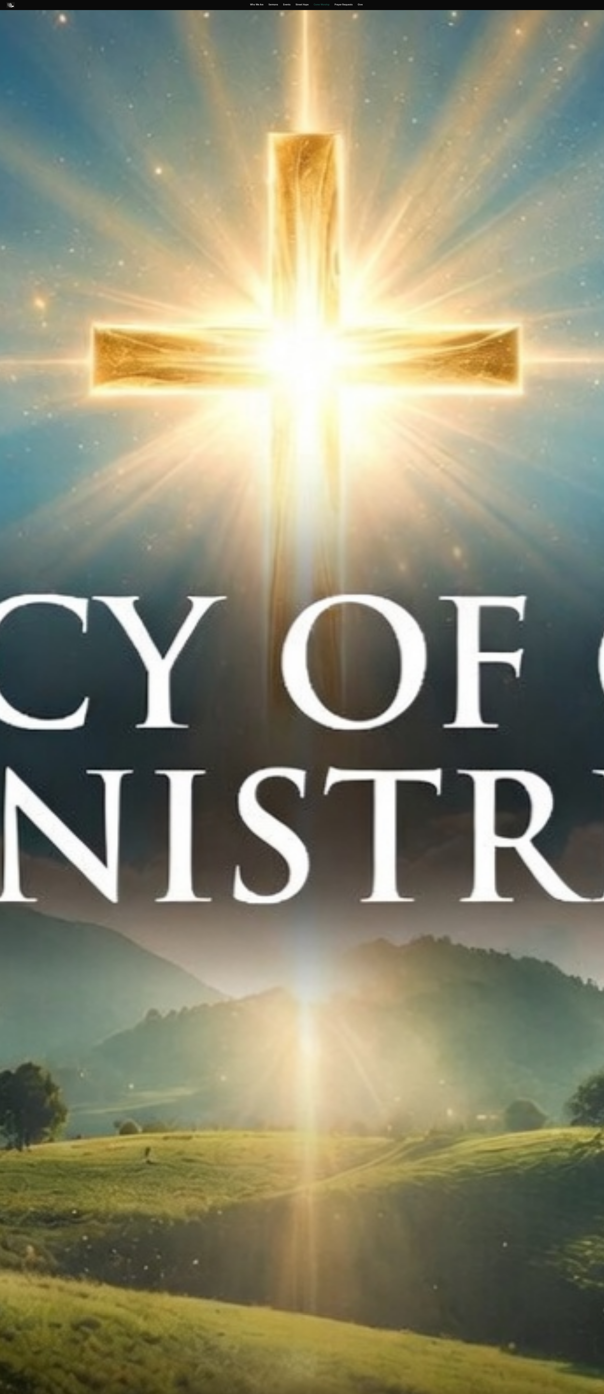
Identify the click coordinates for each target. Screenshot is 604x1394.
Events (287, 4)
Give (360, 4)
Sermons (273, 4)
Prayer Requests (344, 4)
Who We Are (256, 4)
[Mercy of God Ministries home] (10, 5)
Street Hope (302, 4)
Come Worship (322, 4)
